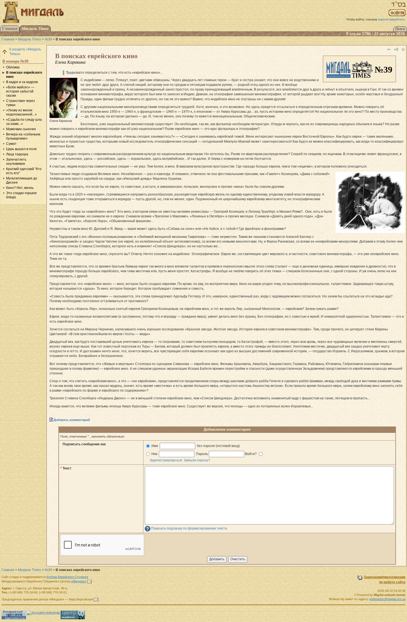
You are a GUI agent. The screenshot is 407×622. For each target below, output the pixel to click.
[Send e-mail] (89, 581)
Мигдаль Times (29, 39)
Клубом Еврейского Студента (67, 577)
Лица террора (17, 154)
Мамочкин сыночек (21, 129)
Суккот (11, 144)
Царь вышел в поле (21, 149)
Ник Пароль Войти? (204, 454)
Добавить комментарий (72, 419)
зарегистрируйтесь (391, 19)
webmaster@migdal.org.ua (387, 599)
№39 (48, 39)
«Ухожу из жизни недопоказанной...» (21, 112)
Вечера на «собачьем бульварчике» (23, 136)
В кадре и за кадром (22, 82)
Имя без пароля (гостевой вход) (195, 446)
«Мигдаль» (78, 581)
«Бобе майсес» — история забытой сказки (20, 91)
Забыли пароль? (197, 460)
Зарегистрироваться (166, 460)
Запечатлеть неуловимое (16, 162)
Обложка (13, 67)
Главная (7, 39)
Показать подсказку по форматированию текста (189, 529)
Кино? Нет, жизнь (20, 188)
